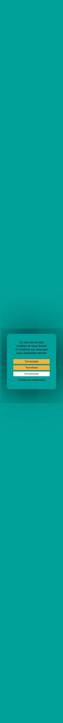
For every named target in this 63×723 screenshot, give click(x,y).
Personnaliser (31, 373)
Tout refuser (31, 367)
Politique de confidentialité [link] (31, 380)
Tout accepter (32, 361)
